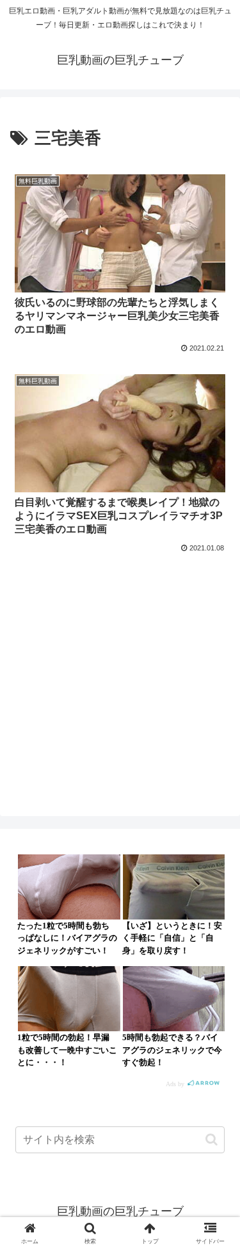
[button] (211, 1139)
